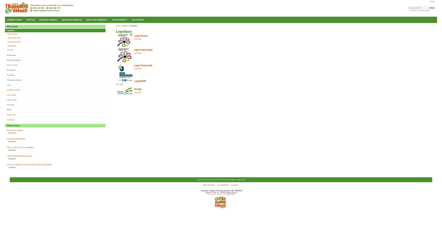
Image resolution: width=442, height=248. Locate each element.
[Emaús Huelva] (220, 207)
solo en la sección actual (420, 10)
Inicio (118, 26)
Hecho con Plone (203, 180)
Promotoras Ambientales (16, 139)
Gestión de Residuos (72, 20)
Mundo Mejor (230, 180)
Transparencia (119, 20)
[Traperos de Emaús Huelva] (39, 8)
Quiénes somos (14, 20)
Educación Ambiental (97, 20)
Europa (138, 89)
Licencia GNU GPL (217, 180)
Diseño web (241, 180)
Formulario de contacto (214, 194)
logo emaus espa (143, 49)
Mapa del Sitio (209, 185)
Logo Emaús (141, 35)
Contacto (234, 185)
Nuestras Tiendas (48, 20)
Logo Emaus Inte (143, 65)
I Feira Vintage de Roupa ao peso (19, 156)
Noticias (31, 20)
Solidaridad (138, 20)
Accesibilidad (222, 185)
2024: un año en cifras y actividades (20, 147)
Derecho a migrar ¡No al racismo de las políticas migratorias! (29, 164)
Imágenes (125, 26)
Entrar (432, 1)
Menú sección (12, 26)
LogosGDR (140, 81)
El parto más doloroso (15, 130)
